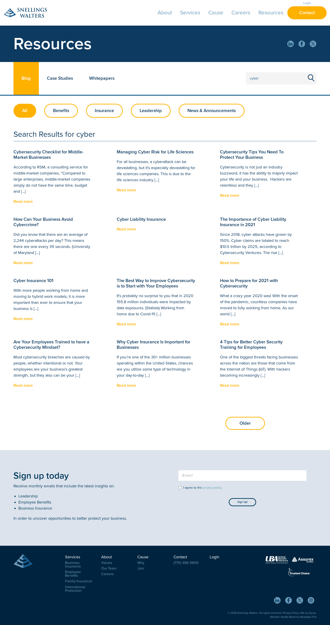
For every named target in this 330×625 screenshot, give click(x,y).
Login (307, 3)
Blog (26, 78)
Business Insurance (73, 565)
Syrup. (313, 612)
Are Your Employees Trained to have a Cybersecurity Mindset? (51, 344)
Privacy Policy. (291, 612)
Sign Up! (243, 502)
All (24, 110)
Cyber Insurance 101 (33, 280)
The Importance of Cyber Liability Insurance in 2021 (253, 222)
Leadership (151, 110)
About (165, 12)
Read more (23, 201)
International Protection (75, 589)
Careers (240, 12)
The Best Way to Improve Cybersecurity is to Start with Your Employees (156, 283)
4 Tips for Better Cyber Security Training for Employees (251, 344)
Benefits (61, 110)
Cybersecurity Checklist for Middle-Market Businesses (48, 154)
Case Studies (60, 78)
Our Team (109, 568)
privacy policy (212, 488)
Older (245, 423)
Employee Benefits (73, 574)
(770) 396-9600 (186, 563)
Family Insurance (78, 581)
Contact (307, 12)
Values (106, 563)
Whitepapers (101, 78)
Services (190, 12)
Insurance (104, 110)
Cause (215, 12)
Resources (270, 12)
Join (140, 568)
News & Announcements (211, 110)
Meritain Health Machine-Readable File (293, 616)
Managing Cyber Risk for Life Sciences (155, 152)
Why (140, 563)
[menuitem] (165, 13)
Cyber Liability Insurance (141, 219)
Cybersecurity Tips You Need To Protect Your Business (252, 154)
